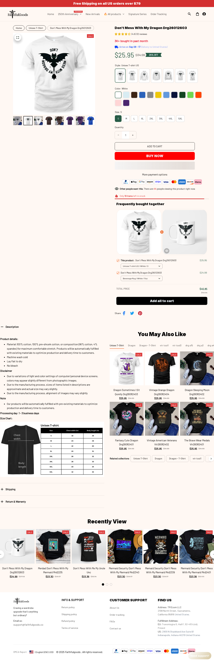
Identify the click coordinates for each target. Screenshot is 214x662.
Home (19, 28)
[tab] (103, 584)
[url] (18, 621)
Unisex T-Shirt (36, 28)
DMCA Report (20, 651)
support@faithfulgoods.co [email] (28, 624)
